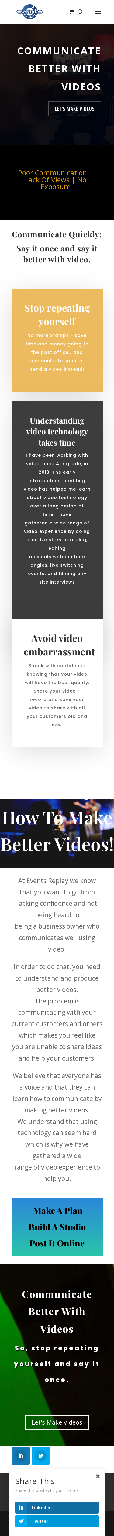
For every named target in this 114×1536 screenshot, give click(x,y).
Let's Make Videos (75, 109)
